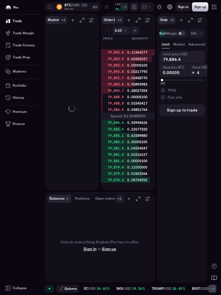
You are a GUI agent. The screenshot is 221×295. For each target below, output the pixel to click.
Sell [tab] (162, 33)
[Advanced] (147, 7)
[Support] (214, 266)
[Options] (91, 20)
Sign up (109, 248)
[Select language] (169, 7)
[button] (73, 7)
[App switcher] (214, 7)
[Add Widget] (134, 7)
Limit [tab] (166, 44)
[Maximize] (82, 20)
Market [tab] (179, 44)
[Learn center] (214, 277)
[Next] (124, 7)
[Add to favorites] (106, 7)
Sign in (89, 248)
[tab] (199, 44)
